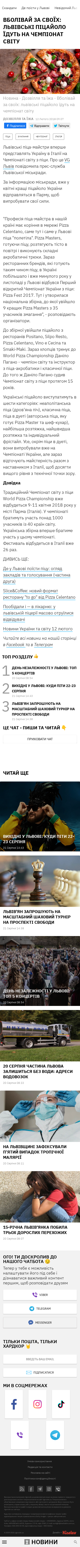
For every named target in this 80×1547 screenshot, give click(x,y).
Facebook (15, 644)
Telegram (43, 1308)
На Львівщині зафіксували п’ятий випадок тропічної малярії (34, 1152)
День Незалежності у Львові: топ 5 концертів (36, 993)
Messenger (43, 1322)
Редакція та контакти (40, 1466)
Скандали (9, 8)
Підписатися (43, 1372)
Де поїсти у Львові (36, 8)
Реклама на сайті (40, 1472)
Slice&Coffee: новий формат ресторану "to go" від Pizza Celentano (39, 594)
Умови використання (39, 1461)
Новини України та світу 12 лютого (38, 628)
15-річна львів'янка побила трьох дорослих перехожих (35, 1229)
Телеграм (43, 644)
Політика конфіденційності (40, 1478)
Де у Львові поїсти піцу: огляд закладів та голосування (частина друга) (36, 575)
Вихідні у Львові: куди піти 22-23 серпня (38, 839)
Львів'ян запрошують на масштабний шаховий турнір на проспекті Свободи (43, 709)
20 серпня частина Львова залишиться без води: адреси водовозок (38, 1071)
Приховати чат (40, 739)
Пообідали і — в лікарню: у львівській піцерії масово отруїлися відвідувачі (38, 613)
